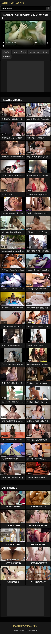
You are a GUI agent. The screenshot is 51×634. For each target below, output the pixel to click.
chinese (7, 56)
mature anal (35, 52)
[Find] (48, 8)
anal (46, 52)
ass (16, 52)
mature (7, 52)
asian (24, 52)
